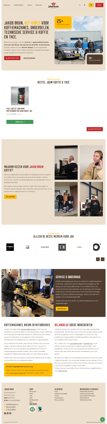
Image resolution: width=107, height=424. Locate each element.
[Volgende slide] (102, 259)
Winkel (31, 393)
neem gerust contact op (18, 373)
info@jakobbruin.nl (12, 404)
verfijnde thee (88, 343)
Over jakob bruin (59, 397)
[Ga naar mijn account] (84, 5)
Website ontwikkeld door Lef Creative (95, 422)
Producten (7, 5)
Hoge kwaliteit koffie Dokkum (87, 395)
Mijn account (32, 391)
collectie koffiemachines (28, 329)
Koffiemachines (18, 5)
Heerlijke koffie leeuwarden (87, 393)
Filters (31, 402)
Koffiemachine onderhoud (86, 391)
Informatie (39, 5)
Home (56, 391)
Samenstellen (19, 121)
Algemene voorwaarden (61, 393)
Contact (57, 395)
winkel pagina (62, 371)
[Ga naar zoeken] (79, 5)
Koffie (31, 397)
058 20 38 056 (10, 407)
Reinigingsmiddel (33, 400)
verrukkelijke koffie (76, 343)
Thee (30, 395)
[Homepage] (53, 5)
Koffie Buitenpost (84, 397)
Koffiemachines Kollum (86, 400)
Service (30, 5)
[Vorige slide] (98, 259)
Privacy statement (59, 400)
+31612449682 (11, 409)
